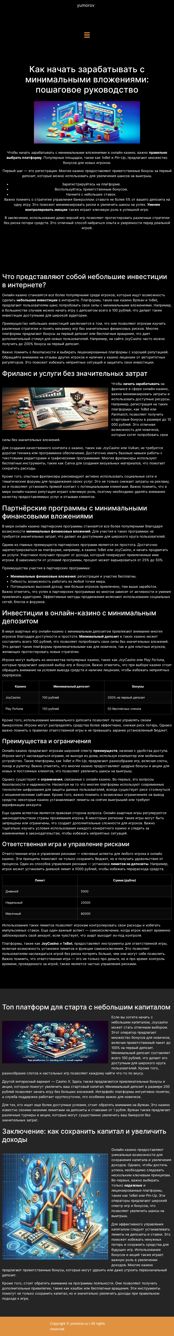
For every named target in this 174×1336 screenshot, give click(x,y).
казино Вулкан (132, 300)
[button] (87, 35)
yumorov (85, 5)
